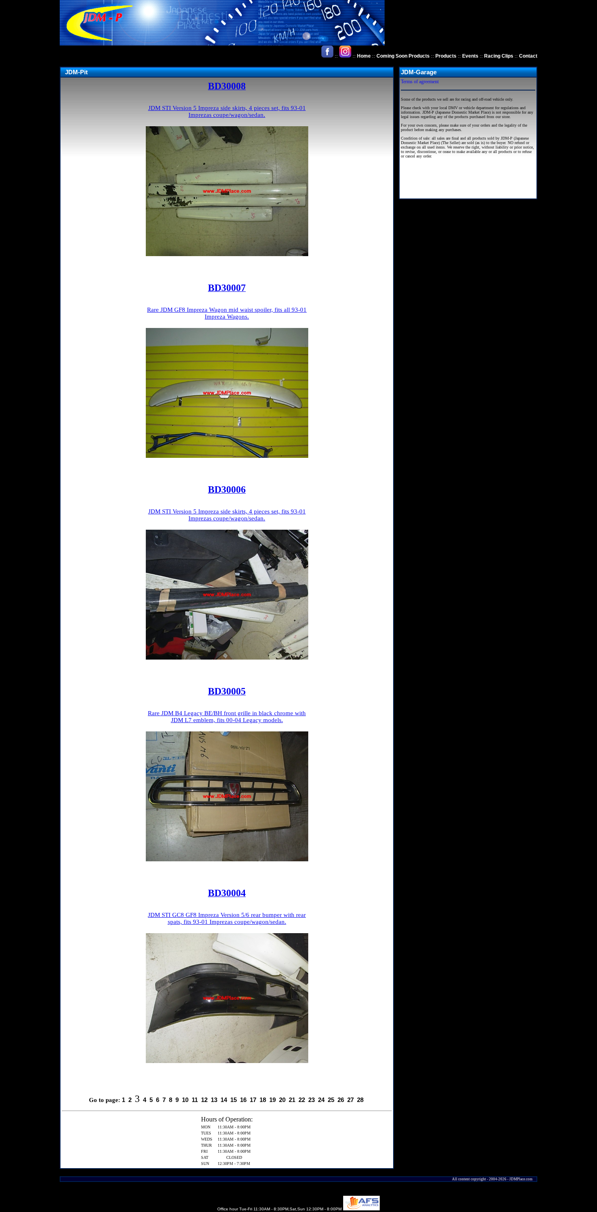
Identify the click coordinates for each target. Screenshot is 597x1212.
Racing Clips (498, 56)
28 (360, 1099)
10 (185, 1099)
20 (282, 1099)
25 (331, 1099)
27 (350, 1099)
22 (301, 1099)
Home (364, 56)
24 (321, 1099)
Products (445, 56)
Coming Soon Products (403, 56)
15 (233, 1099)
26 (340, 1099)
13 (214, 1099)
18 (263, 1099)
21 (292, 1099)
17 (253, 1099)
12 (204, 1099)
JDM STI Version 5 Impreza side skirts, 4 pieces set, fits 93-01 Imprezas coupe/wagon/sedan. (227, 111)
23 (311, 1099)
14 (224, 1099)
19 (272, 1099)
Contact (528, 56)
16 (243, 1099)
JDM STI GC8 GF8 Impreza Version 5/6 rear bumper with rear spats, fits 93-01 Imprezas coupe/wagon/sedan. (227, 918)
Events (470, 56)
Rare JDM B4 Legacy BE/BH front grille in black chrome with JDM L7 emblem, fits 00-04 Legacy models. (227, 716)
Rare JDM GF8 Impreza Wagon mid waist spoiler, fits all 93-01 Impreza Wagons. (227, 313)
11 (195, 1099)
